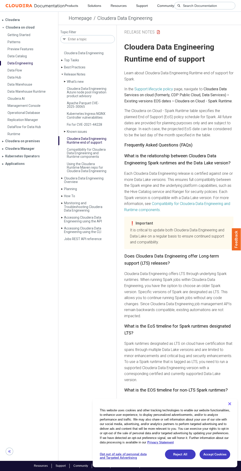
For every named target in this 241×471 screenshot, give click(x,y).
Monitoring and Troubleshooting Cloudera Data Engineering (83, 206)
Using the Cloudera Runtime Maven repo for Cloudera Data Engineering (86, 167)
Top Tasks (71, 60)
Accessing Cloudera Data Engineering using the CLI (82, 230)
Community (165, 6)
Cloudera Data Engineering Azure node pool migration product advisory (86, 92)
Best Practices (74, 67)
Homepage (80, 18)
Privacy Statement (160, 442)
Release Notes (74, 74)
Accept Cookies (214, 454)
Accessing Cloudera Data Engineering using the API (83, 219)
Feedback (236, 239)
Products (71, 6)
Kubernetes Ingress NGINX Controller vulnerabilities (86, 115)
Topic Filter (68, 32)
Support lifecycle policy (153, 89)
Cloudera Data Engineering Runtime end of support (86, 140)
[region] (165, 433)
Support (142, 6)
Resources (119, 6)
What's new (75, 81)
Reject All (180, 454)
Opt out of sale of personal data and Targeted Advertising (123, 456)
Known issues (77, 131)
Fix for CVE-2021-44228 (84, 124)
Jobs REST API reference (83, 239)
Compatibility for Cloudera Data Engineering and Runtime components (86, 153)
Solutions (94, 6)
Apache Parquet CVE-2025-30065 (83, 104)
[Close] (230, 404)
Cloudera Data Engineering (125, 18)
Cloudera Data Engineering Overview (84, 180)
